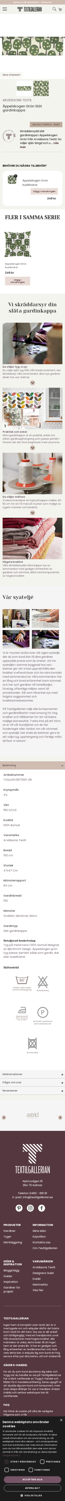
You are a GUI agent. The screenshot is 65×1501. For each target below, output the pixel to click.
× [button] (61, 1420)
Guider (7, 1276)
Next (58, 1115)
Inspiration (10, 1282)
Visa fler (38, 1290)
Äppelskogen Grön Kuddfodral (35, 183)
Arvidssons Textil (17, 100)
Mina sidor (39, 1231)
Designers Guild (43, 1273)
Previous (7, 1115)
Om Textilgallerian (45, 1248)
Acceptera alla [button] (33, 1479)
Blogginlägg (11, 1270)
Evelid (36, 1279)
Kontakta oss (41, 1242)
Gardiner (9, 1231)
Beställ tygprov (42, 124)
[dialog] (32, 1458)
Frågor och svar (12, 1082)
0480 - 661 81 (38, 1193)
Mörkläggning (12, 1242)
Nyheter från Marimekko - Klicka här (32, 2)
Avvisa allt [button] (32, 1488)
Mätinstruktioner (12, 1074)
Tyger (7, 1237)
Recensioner (10, 1090)
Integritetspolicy (11, 1455)
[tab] (32, 765)
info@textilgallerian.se (38, 1197)
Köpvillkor (39, 1237)
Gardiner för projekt (11, 1290)
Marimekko (40, 1285)
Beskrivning (9, 765)
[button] (24, 88)
